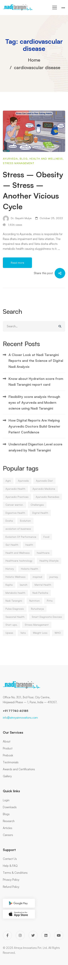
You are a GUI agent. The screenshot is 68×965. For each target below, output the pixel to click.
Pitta (50, 600)
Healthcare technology (18, 560)
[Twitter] (33, 935)
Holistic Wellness (15, 576)
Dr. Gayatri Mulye (21, 218)
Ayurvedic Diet (44, 480)
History (9, 568)
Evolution (25, 520)
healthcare (43, 552)
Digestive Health (15, 512)
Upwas (9, 632)
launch (23, 584)
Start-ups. (11, 624)
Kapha (9, 584)
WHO (58, 632)
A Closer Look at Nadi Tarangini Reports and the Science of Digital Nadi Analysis (35, 361)
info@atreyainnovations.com (20, 717)
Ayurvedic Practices (17, 496)
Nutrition (34, 600)
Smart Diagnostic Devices (47, 616)
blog (24, 158)
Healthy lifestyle (49, 560)
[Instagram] (20, 935)
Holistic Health (29, 568)
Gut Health (11, 544)
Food (46, 536)
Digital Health (40, 512)
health (29, 544)
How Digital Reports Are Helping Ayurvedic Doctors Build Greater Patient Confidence (34, 426)
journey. (53, 576)
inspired (37, 576)
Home (34, 60)
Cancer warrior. (14, 504)
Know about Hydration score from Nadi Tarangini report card (35, 381)
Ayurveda (10, 158)
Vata (23, 632)
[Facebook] (7, 935)
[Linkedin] (45, 935)
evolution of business (18, 528)
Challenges (37, 504)
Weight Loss (40, 632)
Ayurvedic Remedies (47, 496)
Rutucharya (37, 608)
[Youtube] (58, 935)
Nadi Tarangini (13, 600)
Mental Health (43, 584)
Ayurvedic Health (15, 488)
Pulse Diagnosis (14, 608)
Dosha (9, 520)
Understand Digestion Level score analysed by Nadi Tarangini (35, 447)
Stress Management (18, 163)
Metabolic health (15, 592)
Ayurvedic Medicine (43, 488)
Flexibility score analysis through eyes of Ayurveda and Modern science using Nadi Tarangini (34, 402)
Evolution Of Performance (20, 536)
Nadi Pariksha (40, 592)
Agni (8, 480)
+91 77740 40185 (15, 711)
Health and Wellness (46, 158)
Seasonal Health (15, 616)
